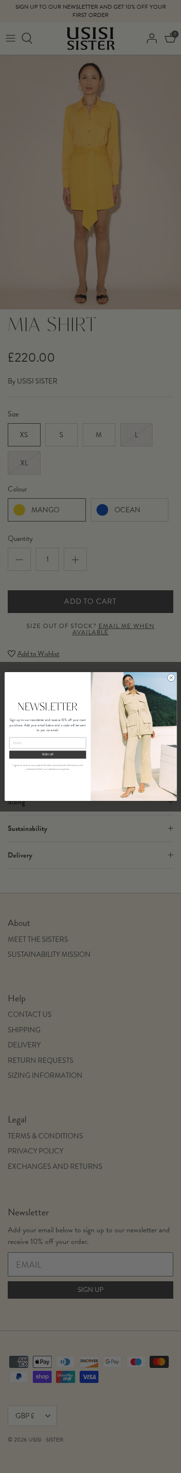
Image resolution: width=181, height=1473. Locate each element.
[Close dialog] (171, 678)
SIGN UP (47, 754)
